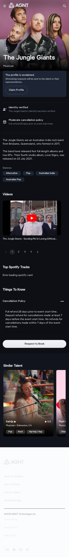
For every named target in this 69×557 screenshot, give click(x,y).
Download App (12, 500)
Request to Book (35, 344)
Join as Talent (12, 492)
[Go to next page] (37, 252)
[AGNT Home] (18, 6)
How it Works (12, 484)
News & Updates (14, 476)
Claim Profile (16, 90)
